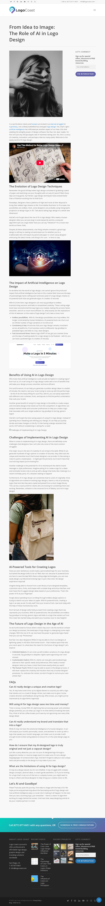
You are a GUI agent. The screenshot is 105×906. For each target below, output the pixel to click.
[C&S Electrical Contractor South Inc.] (63, 860)
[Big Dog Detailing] (70, 853)
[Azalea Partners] (56, 853)
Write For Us (16, 903)
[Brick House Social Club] (63, 853)
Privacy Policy (37, 900)
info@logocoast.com (18, 868)
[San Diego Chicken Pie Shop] (70, 846)
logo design (51, 127)
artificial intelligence (17, 129)
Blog (10, 903)
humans (34, 124)
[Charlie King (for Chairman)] (56, 860)
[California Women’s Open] (63, 846)
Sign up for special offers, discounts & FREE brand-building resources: (85, 59)
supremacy (13, 127)
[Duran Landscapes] (56, 846)
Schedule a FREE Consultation (77, 825)
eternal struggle (57, 124)
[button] (95, 10)
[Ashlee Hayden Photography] (70, 860)
